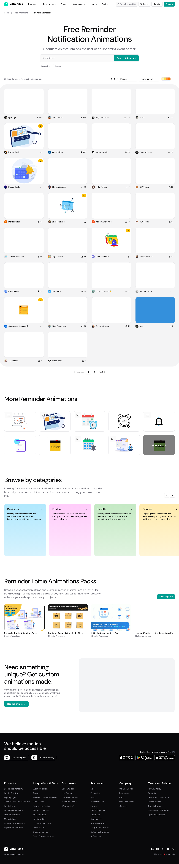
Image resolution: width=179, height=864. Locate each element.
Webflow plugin (40, 788)
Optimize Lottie (40, 832)
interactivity (45, 66)
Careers (123, 806)
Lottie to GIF (39, 819)
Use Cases (67, 793)
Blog (93, 797)
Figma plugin (10, 797)
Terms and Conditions (158, 797)
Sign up (169, 4)
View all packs (166, 597)
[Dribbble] (173, 849)
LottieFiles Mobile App (14, 810)
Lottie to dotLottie (42, 823)
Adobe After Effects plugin (17, 801)
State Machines (98, 823)
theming (58, 66)
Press (122, 797)
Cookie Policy (154, 806)
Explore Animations (13, 827)
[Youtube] (168, 849)
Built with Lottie (69, 801)
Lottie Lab (95, 814)
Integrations (48, 4)
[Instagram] (157, 849)
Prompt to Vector (41, 806)
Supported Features (100, 827)
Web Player (38, 801)
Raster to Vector (41, 810)
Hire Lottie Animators (14, 823)
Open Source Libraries (43, 836)
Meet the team (126, 801)
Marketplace (10, 819)
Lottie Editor (10, 806)
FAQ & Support (98, 810)
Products (32, 4)
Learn (92, 4)
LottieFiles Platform (13, 788)
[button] (89, 58)
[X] (162, 849)
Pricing (105, 4)
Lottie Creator (11, 793)
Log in (157, 4)
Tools (63, 4)
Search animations (128, 4)
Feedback (124, 793)
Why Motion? (68, 806)
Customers (78, 4)
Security (152, 793)
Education (95, 793)
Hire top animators (16, 704)
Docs (93, 788)
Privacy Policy (154, 788)
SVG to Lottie (39, 814)
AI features (96, 836)
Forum (94, 806)
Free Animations (12, 814)
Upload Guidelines (156, 814)
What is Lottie (97, 801)
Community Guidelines (158, 810)
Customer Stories (70, 797)
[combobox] (128, 79)
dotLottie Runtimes (100, 832)
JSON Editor (39, 827)
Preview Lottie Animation (45, 797)
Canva (36, 793)
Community (96, 819)
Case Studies (68, 788)
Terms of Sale (154, 801)
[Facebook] (152, 849)
